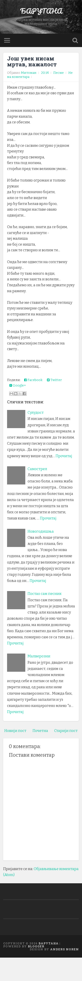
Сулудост (36, 412)
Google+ (19, 385)
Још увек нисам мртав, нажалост (32, 61)
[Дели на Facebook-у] (24, 393)
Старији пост (66, 731)
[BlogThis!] (15, 393)
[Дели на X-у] (20, 393)
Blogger (36, 946)
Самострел (37, 469)
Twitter (56, 380)
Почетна (40, 731)
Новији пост (15, 731)
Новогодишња (41, 531)
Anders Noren (64, 949)
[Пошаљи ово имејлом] (11, 393)
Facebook (34, 380)
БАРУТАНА (41, 11)
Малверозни (39, 656)
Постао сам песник (45, 594)
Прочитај (64, 456)
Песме (58, 73)
